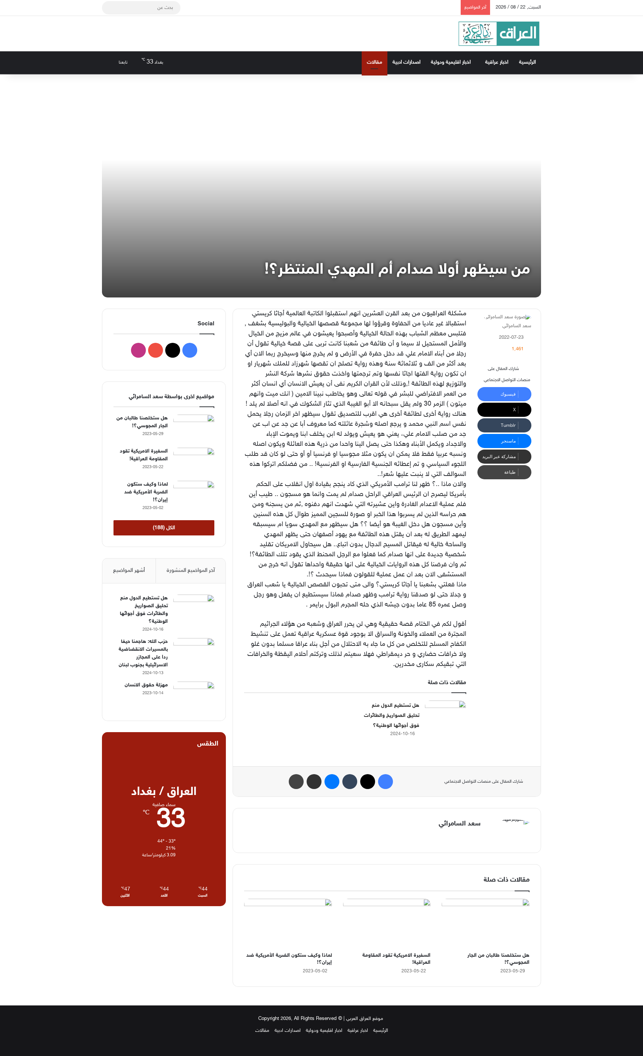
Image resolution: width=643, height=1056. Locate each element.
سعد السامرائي (516, 326)
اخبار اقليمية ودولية (451, 62)
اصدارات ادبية (406, 62)
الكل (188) (164, 528)
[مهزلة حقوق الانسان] (193, 695)
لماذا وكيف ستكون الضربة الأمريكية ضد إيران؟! (146, 492)
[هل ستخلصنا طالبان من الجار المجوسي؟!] (486, 923)
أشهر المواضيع (129, 570)
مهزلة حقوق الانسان (146, 685)
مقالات (374, 62)
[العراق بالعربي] (499, 34)
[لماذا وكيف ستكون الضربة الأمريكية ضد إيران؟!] (288, 923)
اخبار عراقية (496, 62)
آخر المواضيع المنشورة (191, 570)
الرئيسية (527, 62)
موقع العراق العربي (364, 1019)
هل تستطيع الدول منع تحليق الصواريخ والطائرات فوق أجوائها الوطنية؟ (391, 715)
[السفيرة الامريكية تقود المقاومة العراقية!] (387, 923)
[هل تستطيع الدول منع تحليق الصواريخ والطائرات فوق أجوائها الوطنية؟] (445, 714)
